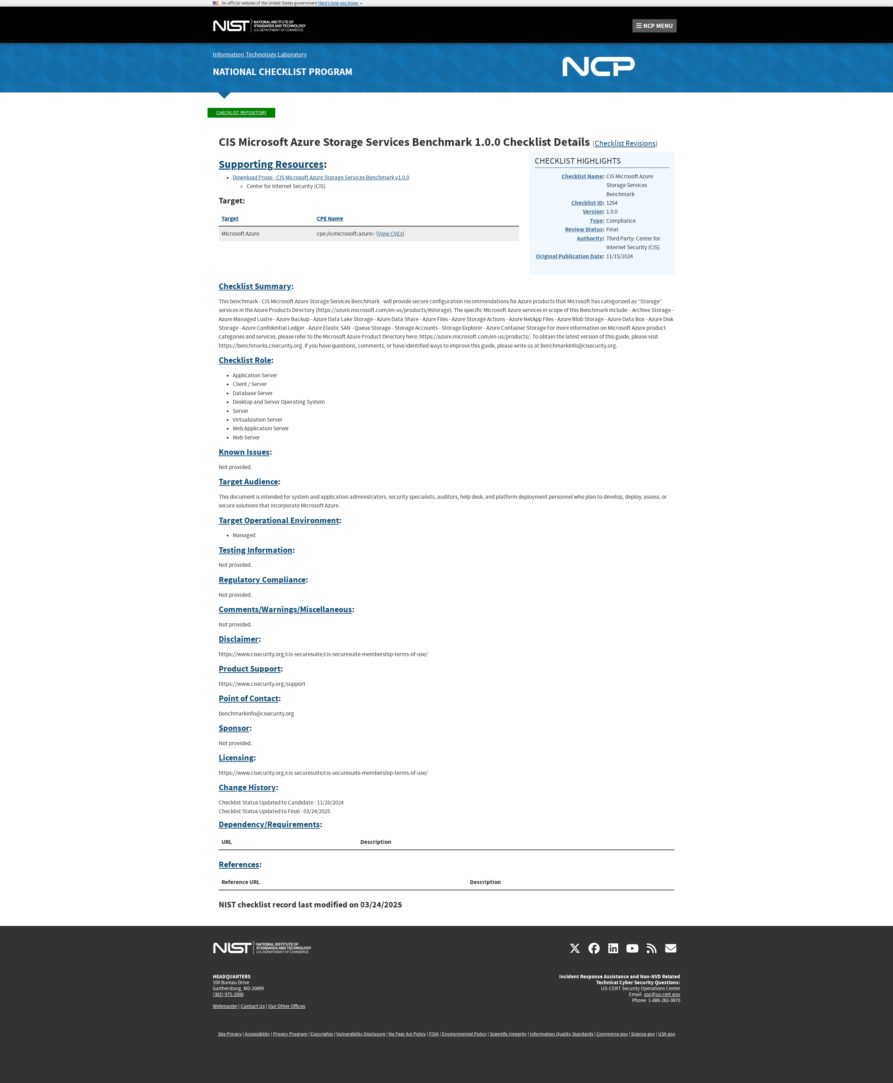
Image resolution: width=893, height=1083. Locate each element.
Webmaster (225, 1006)
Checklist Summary (255, 286)
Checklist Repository (241, 112)
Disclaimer (238, 639)
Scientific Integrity (508, 1034)
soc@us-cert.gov (662, 994)
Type (596, 221)
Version (593, 212)
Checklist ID (587, 203)
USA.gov (666, 1034)
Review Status (584, 229)
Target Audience (248, 481)
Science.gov (643, 1034)
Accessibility (257, 1034)
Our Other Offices (286, 1006)
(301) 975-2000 (228, 994)
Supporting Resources (271, 164)
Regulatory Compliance (262, 579)
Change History (247, 787)
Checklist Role (245, 360)
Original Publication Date (569, 256)
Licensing (236, 757)
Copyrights (321, 1034)
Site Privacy (230, 1034)
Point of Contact (248, 698)
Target (230, 219)
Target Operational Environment (279, 520)
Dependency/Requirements (269, 824)
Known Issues (244, 452)
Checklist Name (582, 176)
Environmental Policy (464, 1034)
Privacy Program (290, 1034)
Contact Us (253, 1006)
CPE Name (330, 219)
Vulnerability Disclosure (360, 1034)
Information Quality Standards (561, 1034)
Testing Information (255, 550)
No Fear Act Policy (407, 1034)
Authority (590, 239)
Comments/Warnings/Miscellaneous (285, 609)
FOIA (434, 1034)
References (239, 864)
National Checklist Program (282, 71)
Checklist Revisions (625, 143)
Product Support (249, 668)
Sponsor (234, 728)
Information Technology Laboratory (260, 55)
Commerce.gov (612, 1034)
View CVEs (390, 233)
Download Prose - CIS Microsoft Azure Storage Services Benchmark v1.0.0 (321, 177)
